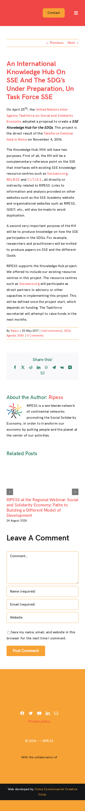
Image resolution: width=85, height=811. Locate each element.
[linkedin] (48, 713)
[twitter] (31, 713)
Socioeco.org (57, 174)
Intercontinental (51, 331)
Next (71, 43)
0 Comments (35, 335)
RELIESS (13, 180)
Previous (56, 43)
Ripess (15, 331)
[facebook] (22, 713)
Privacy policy (39, 721)
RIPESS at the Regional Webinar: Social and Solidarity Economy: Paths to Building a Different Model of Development (42, 507)
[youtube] (39, 713)
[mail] (56, 713)
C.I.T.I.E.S (34, 180)
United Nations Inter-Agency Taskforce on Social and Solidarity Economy (40, 116)
